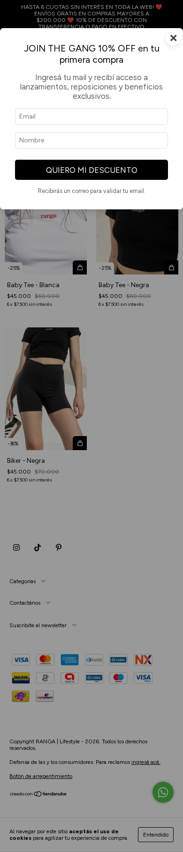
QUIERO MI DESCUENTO (91, 170)
